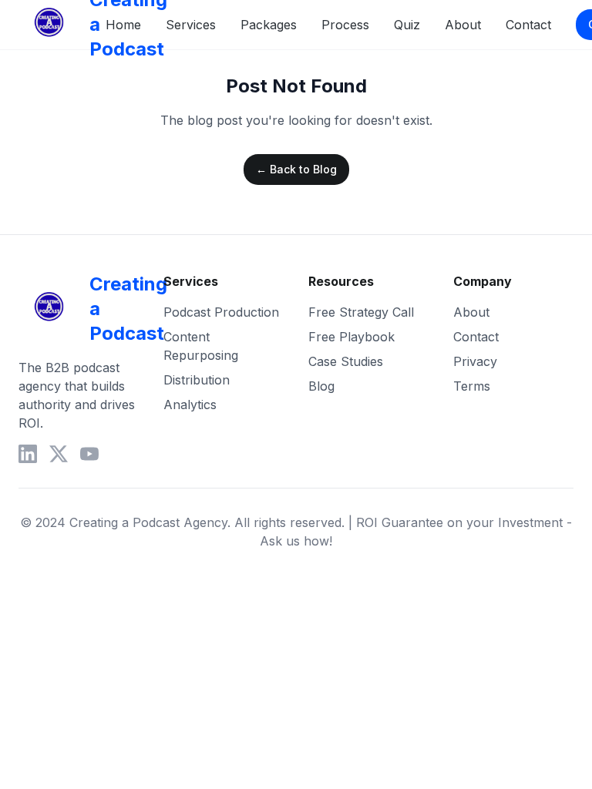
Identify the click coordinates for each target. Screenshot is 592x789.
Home (123, 24)
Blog (321, 386)
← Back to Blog (296, 169)
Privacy (475, 361)
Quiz (407, 24)
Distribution (196, 380)
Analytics (190, 404)
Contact (528, 24)
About (463, 24)
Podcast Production (221, 312)
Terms (471, 386)
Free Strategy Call (361, 312)
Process (345, 24)
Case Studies (345, 361)
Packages (268, 24)
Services (191, 24)
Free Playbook (351, 336)
